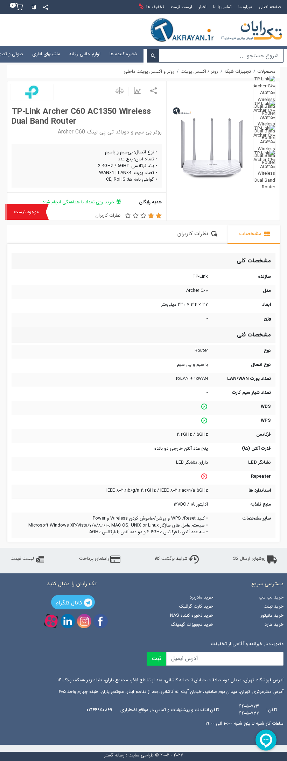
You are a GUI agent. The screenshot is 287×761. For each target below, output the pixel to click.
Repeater (261, 476)
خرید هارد (274, 624)
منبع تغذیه (260, 504)
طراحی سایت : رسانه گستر (129, 755)
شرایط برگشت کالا (171, 558)
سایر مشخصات (257, 518)
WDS (266, 406)
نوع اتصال (261, 364)
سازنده (264, 276)
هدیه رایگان (150, 202)
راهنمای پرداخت (94, 558)
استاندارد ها (259, 490)
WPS (266, 420)
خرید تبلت (274, 606)
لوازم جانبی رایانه (84, 54)
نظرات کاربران (108, 215)
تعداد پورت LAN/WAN (249, 378)
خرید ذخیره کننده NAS (191, 615)
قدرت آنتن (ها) (256, 448)
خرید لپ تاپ (271, 597)
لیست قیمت (22, 558)
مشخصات (251, 234)
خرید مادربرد (201, 597)
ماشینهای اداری (46, 54)
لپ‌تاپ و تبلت (195, 54)
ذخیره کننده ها (123, 54)
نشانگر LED (259, 462)
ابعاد (266, 304)
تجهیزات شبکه (159, 54)
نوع (267, 350)
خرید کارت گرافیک (196, 606)
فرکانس (263, 434)
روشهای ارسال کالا (249, 558)
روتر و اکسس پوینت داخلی (149, 71)
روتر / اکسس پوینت (199, 71)
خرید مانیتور (272, 615)
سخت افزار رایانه (267, 54)
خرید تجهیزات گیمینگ (192, 624)
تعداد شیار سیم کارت (251, 392)
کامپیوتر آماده (230, 54)
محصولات (266, 71)
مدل (267, 290)
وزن (267, 318)
